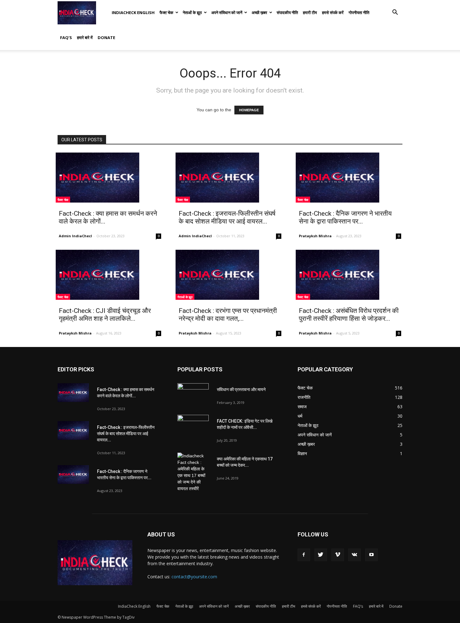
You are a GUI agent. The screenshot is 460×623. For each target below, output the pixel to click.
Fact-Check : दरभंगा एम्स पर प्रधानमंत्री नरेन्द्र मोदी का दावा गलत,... (228, 314)
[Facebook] (304, 555)
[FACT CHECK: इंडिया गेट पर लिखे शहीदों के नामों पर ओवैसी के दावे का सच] (193, 426)
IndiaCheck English (133, 12)
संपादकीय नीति (287, 12)
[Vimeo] (337, 555)
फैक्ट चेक (166, 12)
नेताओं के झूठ (192, 12)
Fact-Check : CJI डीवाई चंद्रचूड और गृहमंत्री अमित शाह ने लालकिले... (105, 314)
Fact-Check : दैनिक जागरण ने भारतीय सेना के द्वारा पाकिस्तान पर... (345, 217)
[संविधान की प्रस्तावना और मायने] (193, 394)
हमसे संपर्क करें (333, 12)
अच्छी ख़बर (259, 12)
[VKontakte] (354, 555)
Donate (106, 37)
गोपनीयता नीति (359, 12)
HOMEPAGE (249, 110)
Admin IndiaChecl (75, 236)
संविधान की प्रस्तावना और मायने (241, 389)
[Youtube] (371, 555)
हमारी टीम (310, 12)
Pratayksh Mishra (315, 236)
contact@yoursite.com (194, 577)
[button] (394, 13)
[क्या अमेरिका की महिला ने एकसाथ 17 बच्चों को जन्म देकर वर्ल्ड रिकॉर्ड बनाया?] (193, 472)
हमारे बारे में (85, 37)
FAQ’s (66, 37)
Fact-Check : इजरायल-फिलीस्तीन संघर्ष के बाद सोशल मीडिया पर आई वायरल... (227, 217)
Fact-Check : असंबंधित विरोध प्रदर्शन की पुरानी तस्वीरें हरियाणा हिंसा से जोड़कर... (349, 314)
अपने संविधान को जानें (226, 12)
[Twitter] (320, 555)
